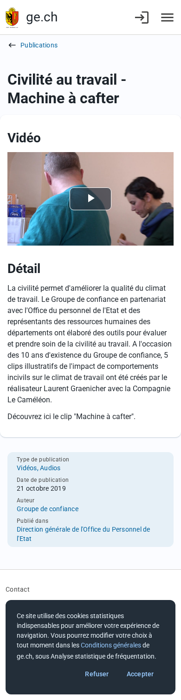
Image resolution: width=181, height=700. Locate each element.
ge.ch (42, 17)
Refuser (97, 674)
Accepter (140, 674)
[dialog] (90, 647)
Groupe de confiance (47, 509)
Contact (18, 589)
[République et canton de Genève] (12, 17)
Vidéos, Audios (39, 468)
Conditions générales (111, 645)
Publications (39, 45)
